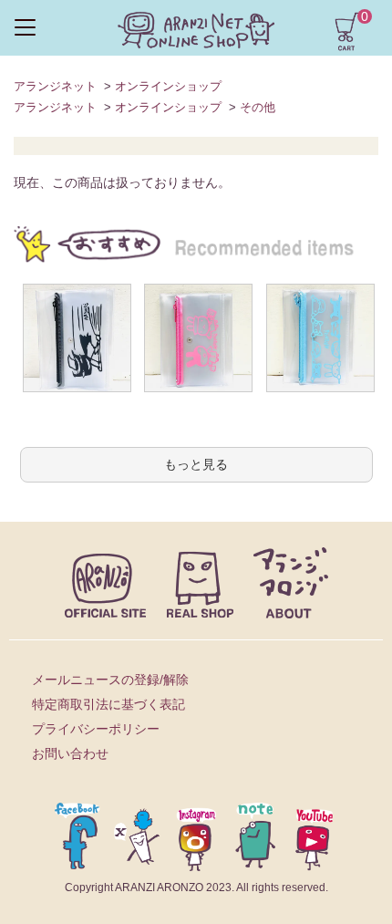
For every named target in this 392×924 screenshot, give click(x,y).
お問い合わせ (70, 753)
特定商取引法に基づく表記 (108, 704)
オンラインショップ (168, 86)
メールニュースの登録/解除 (110, 679)
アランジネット (55, 86)
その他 (257, 107)
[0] (346, 30)
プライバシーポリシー (96, 729)
